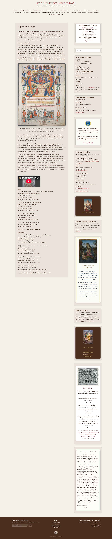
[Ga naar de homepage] (56, 533)
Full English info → (80, 112)
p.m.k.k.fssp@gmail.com (81, 170)
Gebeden (25, 12)
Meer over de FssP (88, 143)
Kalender (56, 524)
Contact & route (56, 522)
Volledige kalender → (88, 41)
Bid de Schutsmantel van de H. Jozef (88, 355)
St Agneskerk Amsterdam (56, 3)
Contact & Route (82, 12)
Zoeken (96, 12)
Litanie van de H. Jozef (88, 352)
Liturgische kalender (38, 10)
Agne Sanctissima (88, 212)
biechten (91, 87)
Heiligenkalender (35, 12)
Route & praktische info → (82, 191)
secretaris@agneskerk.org (82, 188)
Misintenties (86, 10)
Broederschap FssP (63, 10)
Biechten (79, 10)
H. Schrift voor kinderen (56, 14)
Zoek (30, 525)
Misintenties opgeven (94, 524)
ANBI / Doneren (55, 526)
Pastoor (73, 10)
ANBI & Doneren (71, 12)
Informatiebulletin (51, 10)
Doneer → (78, 231)
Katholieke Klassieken (48, 12)
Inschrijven (95, 10)
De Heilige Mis (17, 12)
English (90, 12)
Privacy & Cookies (95, 526)
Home (15, 10)
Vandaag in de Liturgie (25, 10)
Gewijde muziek (60, 12)
